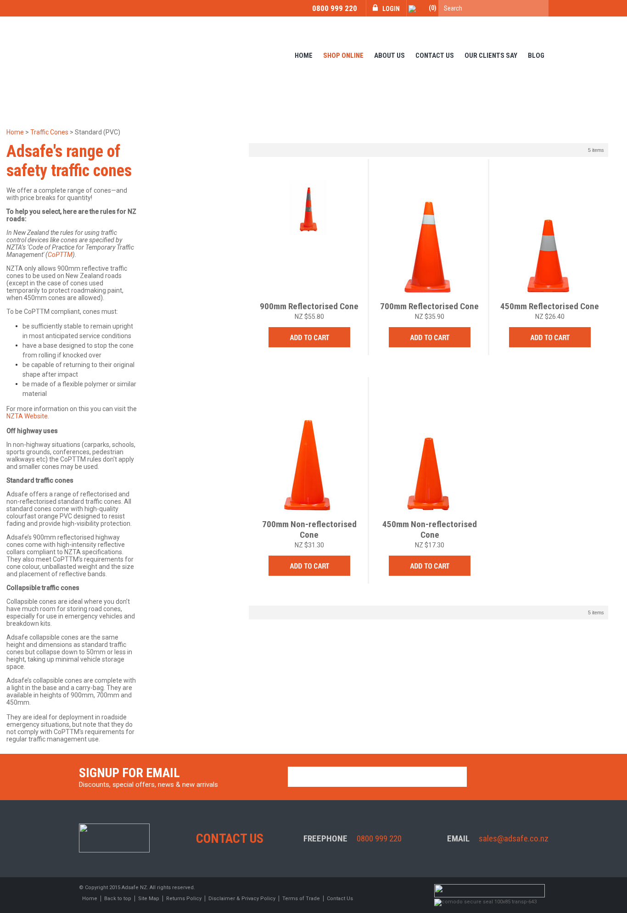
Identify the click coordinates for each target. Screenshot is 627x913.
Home (304, 55)
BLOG (536, 55)
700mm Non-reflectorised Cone (309, 529)
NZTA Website (27, 416)
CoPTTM (60, 254)
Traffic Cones (49, 132)
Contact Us (434, 55)
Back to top (117, 899)
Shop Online (343, 55)
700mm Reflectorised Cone (429, 306)
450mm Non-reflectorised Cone (429, 529)
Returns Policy (184, 899)
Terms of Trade (301, 899)
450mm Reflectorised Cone (549, 306)
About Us (389, 55)
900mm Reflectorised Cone (309, 306)
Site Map (148, 899)
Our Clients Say (491, 55)
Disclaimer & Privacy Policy (241, 899)
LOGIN (391, 8)
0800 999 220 (334, 8)
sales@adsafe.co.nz (514, 838)
